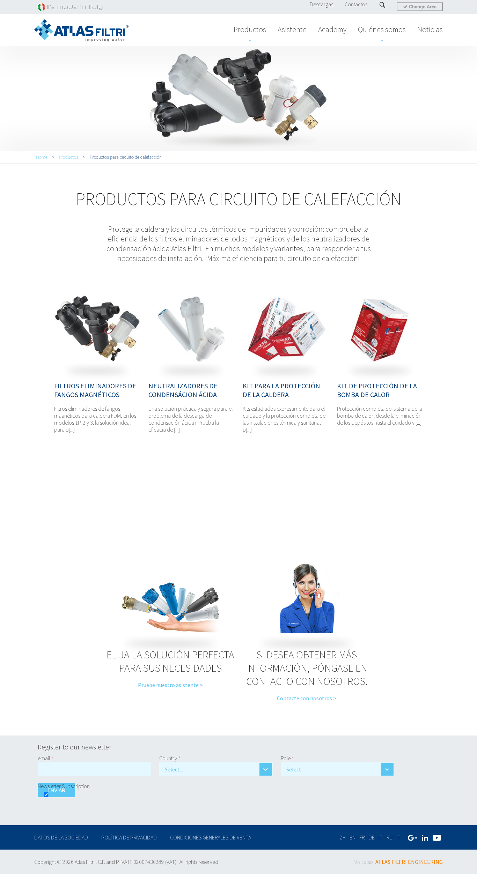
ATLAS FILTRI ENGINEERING (409, 861)
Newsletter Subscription (64, 786)
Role (287, 758)
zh (342, 837)
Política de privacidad (129, 837)
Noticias (430, 29)
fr (362, 837)
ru (389, 837)
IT (398, 837)
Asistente (292, 29)
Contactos (356, 4)
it (381, 837)
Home (41, 157)
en (352, 837)
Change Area (422, 6)
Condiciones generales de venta (210, 837)
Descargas (321, 4)
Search (382, 5)
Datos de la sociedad (61, 837)
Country (170, 758)
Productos (250, 29)
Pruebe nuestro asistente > (170, 684)
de (371, 837)
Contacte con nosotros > (306, 698)
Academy (332, 29)
